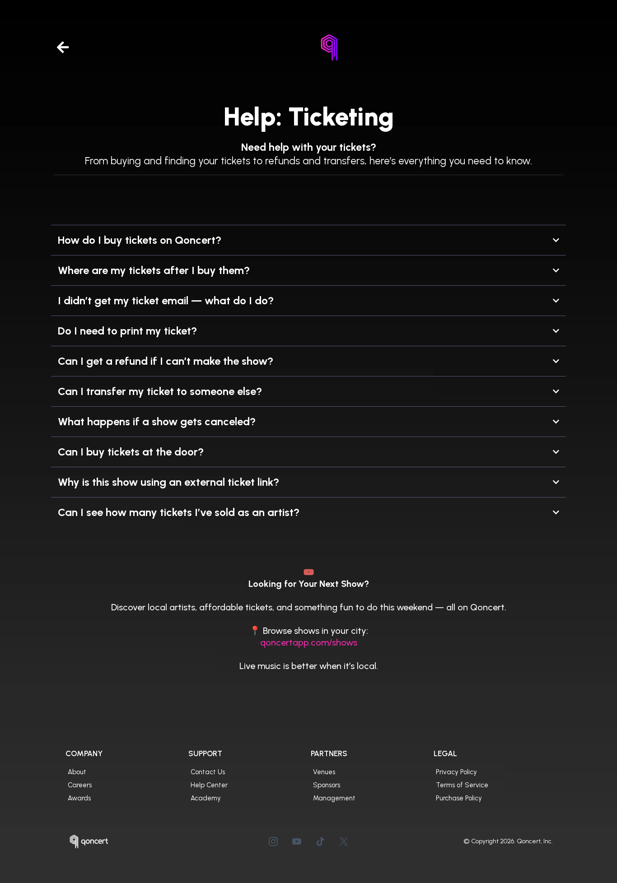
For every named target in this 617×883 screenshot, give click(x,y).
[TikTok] (320, 841)
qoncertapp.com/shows (308, 642)
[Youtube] (296, 841)
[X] (343, 841)
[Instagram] (273, 841)
